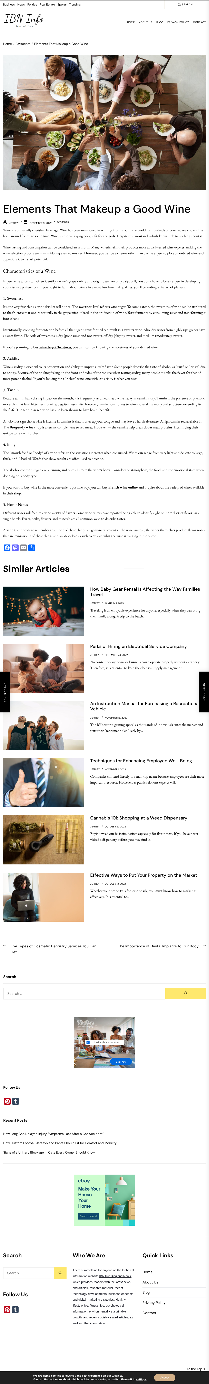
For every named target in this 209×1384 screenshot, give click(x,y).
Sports (62, 4)
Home (131, 22)
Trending (75, 4)
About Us (145, 22)
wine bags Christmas (55, 347)
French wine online (123, 487)
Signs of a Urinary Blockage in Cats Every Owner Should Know (49, 1152)
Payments (63, 222)
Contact (199, 22)
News (21, 4)
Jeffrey (14, 223)
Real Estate (47, 4)
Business (9, 4)
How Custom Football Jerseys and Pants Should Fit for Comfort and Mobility (60, 1143)
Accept (164, 1378)
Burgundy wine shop (25, 427)
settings (141, 1379)
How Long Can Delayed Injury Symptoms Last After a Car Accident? (53, 1134)
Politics (32, 4)
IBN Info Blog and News (115, 1276)
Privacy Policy (178, 22)
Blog (159, 22)
